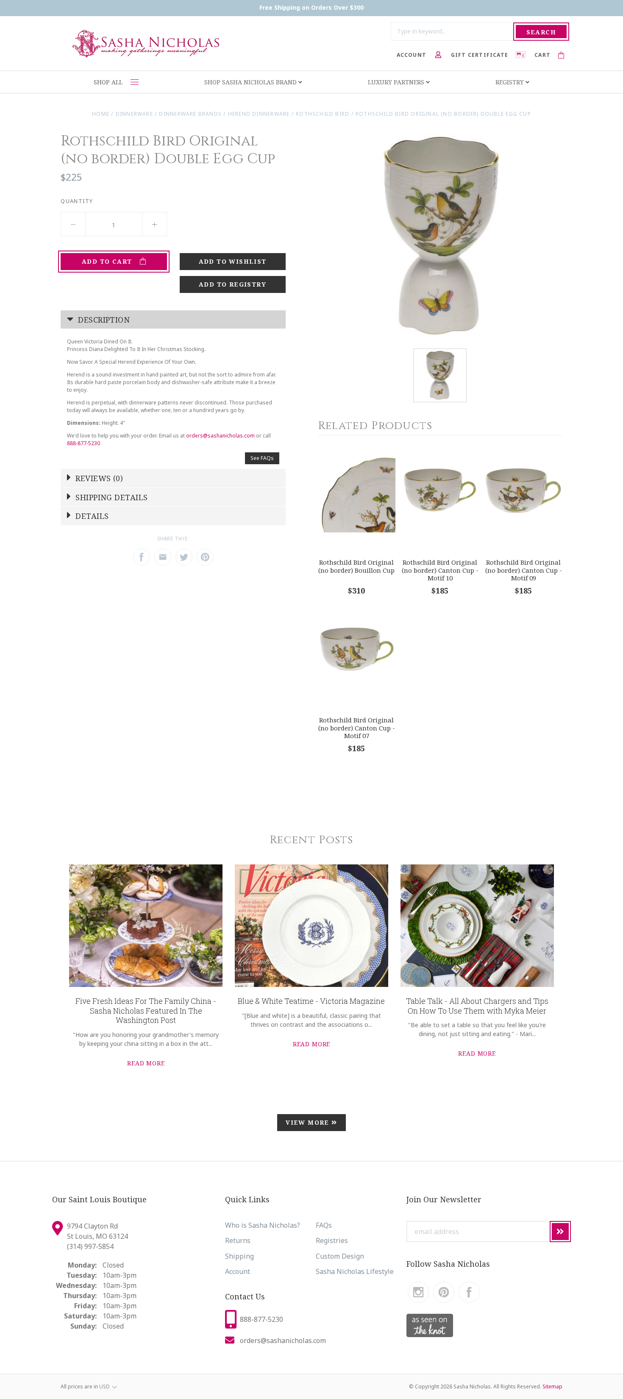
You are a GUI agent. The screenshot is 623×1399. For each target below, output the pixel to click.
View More (308, 1122)
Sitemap (552, 1386)
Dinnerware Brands (190, 113)
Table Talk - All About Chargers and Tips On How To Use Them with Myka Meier (477, 1006)
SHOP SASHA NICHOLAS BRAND (251, 82)
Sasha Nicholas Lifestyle (355, 1271)
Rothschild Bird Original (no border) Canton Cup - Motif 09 (523, 570)
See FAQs (262, 458)
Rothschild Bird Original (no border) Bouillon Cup (356, 566)
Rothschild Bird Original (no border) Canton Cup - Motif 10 (440, 570)
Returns (237, 1240)
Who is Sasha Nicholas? (262, 1225)
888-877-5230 (83, 443)
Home (100, 113)
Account (237, 1271)
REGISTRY (510, 82)
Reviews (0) (98, 478)
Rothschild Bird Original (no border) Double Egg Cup (443, 113)
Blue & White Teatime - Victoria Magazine (311, 1001)
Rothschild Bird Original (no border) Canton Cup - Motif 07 (356, 728)
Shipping (239, 1256)
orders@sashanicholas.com (220, 435)
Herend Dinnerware (259, 113)
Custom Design (340, 1256)
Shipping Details (110, 497)
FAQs (324, 1225)
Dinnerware (134, 113)
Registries (332, 1240)
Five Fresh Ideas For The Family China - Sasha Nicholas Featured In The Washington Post (145, 1010)
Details (91, 516)
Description (103, 320)
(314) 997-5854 (90, 1246)
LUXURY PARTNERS (397, 82)
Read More (146, 1063)
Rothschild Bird (322, 113)
